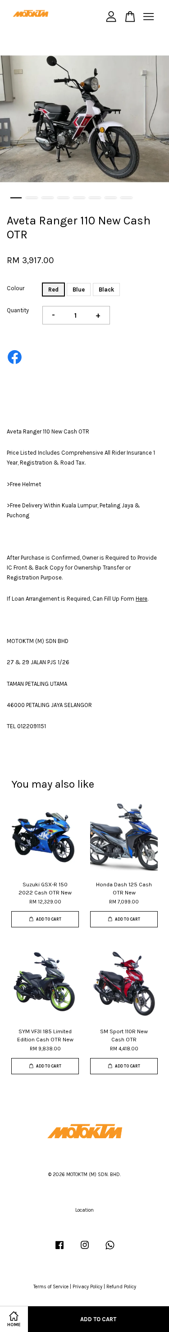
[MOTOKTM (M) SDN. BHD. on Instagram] (84, 1250)
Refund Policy (121, 1287)
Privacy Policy (87, 1287)
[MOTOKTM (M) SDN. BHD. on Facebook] (59, 1250)
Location (84, 1210)
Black (106, 289)
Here (141, 598)
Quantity (18, 310)
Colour (15, 288)
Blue (79, 289)
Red (53, 289)
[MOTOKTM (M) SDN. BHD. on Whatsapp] (110, 1250)
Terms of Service (51, 1287)
